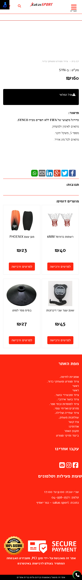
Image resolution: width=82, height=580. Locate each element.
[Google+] (57, 173)
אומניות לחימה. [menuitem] (69, 377)
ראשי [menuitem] (75, 386)
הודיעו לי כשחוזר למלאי (60, 99)
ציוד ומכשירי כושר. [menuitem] (67, 395)
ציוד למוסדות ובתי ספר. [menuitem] (64, 404)
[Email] (42, 173)
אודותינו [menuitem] (74, 426)
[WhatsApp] (34, 173)
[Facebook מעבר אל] (75, 466)
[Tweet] (64, 173)
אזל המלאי (65, 95)
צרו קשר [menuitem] (73, 422)
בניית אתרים (23, 577)
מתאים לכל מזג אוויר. (66, 139)
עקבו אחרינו (67, 448)
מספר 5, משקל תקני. (66, 133)
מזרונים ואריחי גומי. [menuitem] (66, 408)
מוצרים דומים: (67, 201)
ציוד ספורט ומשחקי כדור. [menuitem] (63, 381)
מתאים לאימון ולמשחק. (65, 126)
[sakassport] (41, 4)
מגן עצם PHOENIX (21, 237)
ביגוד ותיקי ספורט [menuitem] (67, 435)
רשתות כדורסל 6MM (60, 237)
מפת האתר (68, 363)
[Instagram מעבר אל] (68, 466)
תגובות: (72, 184)
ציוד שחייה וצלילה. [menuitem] (67, 413)
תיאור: (73, 112)
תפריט (73, 10)
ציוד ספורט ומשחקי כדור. (54, 61)
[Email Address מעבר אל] (62, 466)
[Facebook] (72, 173)
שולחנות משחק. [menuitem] (68, 417)
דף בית (75, 61)
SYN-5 (64, 70)
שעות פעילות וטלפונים (60, 476)
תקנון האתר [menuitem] (71, 431)
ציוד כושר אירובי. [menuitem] (68, 399)
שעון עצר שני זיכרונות (60, 310)
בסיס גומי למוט (22, 310)
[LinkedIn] (49, 173)
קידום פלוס (35, 577)
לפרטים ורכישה (60, 266)
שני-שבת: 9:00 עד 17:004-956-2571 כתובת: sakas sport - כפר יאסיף (57, 497)
